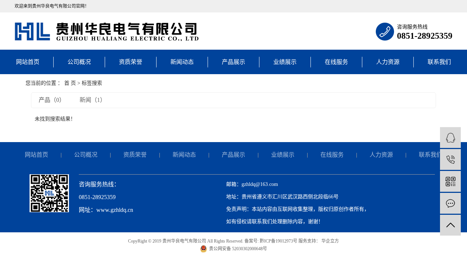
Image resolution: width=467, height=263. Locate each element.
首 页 (70, 83)
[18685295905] (450, 159)
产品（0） (52, 100)
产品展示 (233, 62)
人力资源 (388, 62)
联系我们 (439, 62)
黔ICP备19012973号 (278, 241)
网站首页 (27, 62)
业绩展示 (285, 62)
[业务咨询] (450, 137)
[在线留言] (450, 203)
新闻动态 (182, 62)
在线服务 (336, 62)
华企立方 (329, 241)
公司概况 (79, 62)
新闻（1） (93, 100)
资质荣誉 (130, 62)
